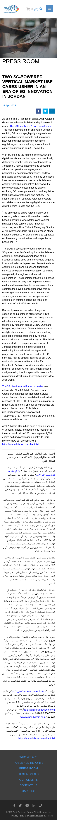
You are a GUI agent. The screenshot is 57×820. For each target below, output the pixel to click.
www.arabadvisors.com (14, 419)
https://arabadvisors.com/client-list (20, 444)
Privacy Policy (17, 816)
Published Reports (28, 762)
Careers (28, 791)
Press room (28, 768)
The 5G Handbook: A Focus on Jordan (30, 126)
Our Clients (28, 779)
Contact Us (28, 785)
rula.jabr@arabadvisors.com (17, 412)
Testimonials (29, 774)
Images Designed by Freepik (40, 816)
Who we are (28, 757)
